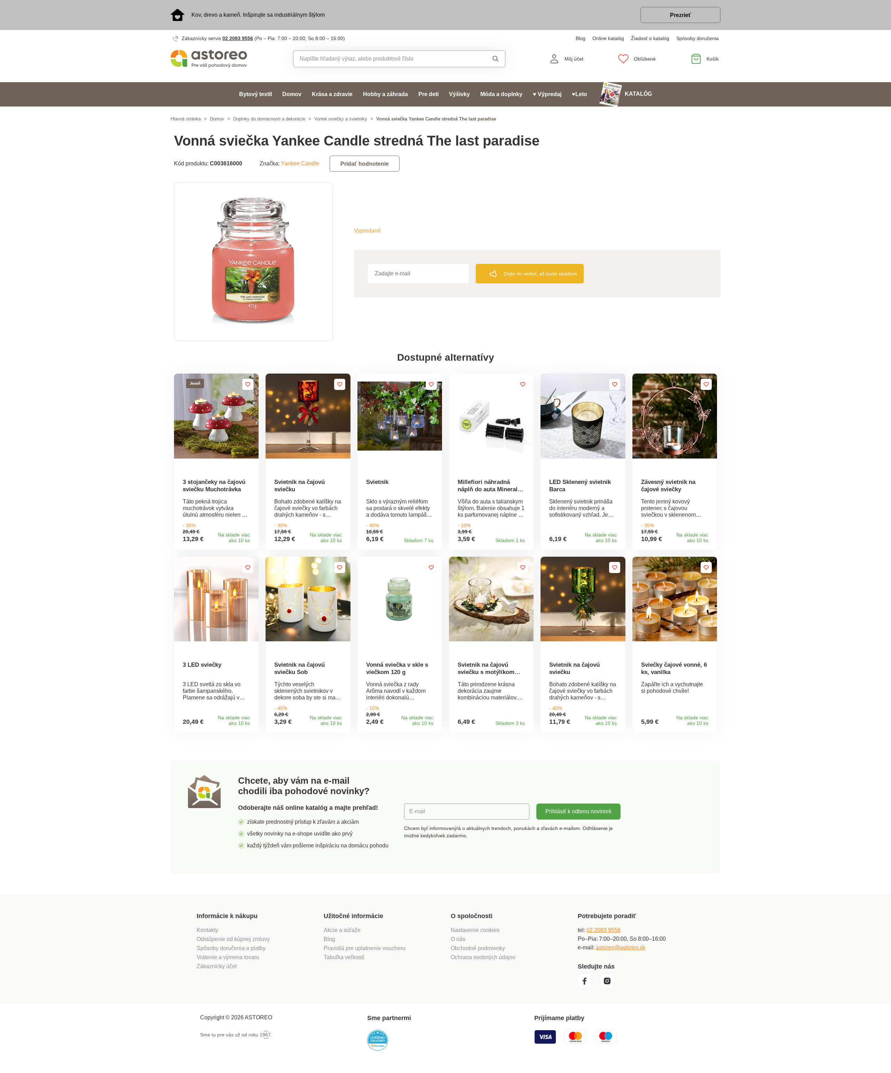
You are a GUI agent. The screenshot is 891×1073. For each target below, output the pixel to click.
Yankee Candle (300, 163)
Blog (580, 38)
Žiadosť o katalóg (650, 38)
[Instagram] (609, 986)
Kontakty (207, 930)
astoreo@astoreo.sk (620, 947)
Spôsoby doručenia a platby (231, 948)
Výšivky (459, 94)
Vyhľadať (489, 59)
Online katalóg (608, 38)
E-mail (417, 811)
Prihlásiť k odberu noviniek (578, 811)
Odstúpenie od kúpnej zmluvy (233, 939)
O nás (458, 939)
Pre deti (428, 94)
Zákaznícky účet (217, 966)
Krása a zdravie (332, 94)
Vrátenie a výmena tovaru (228, 957)
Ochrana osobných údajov (483, 957)
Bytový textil (255, 94)
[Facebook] (588, 986)
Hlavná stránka (186, 119)
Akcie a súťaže (342, 930)
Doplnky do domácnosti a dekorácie (269, 119)
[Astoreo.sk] (214, 59)
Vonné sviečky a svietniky (340, 119)
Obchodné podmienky (478, 948)
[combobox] (383, 59)
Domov (291, 94)
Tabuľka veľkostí (344, 957)
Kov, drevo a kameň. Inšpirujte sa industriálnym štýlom (258, 15)
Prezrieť (680, 15)
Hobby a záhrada (385, 94)
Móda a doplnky (501, 94)
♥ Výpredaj (547, 94)
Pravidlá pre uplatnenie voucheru (364, 948)
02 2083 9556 (237, 38)
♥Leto (579, 94)
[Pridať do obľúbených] (247, 384)
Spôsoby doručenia (697, 38)
